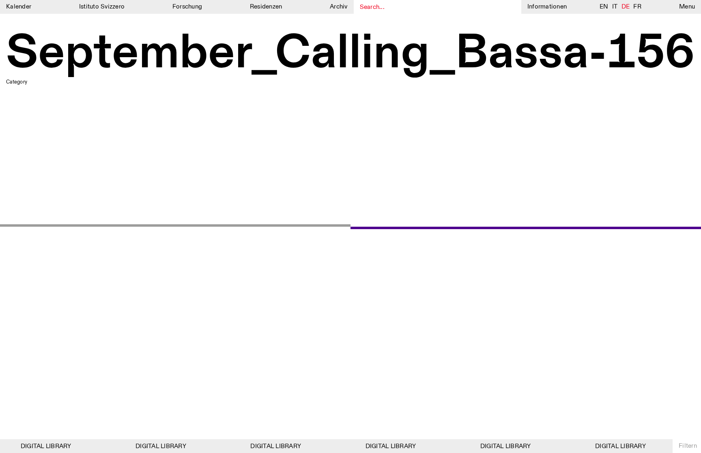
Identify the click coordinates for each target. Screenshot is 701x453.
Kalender (18, 7)
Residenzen (266, 7)
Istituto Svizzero (102, 7)
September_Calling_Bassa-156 (350, 53)
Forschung (187, 7)
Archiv (339, 7)
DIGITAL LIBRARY (43, 446)
